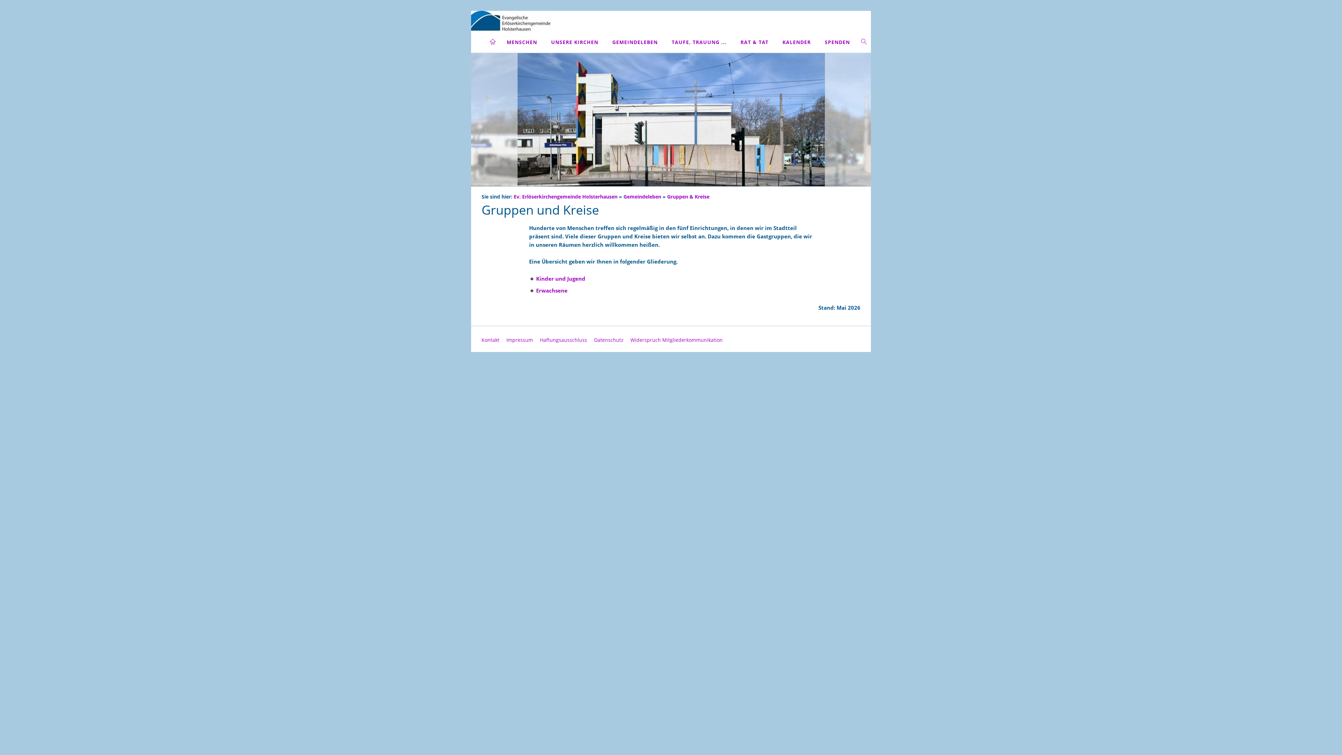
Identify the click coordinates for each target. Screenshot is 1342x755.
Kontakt (490, 340)
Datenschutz (608, 340)
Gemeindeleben (642, 197)
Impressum (519, 340)
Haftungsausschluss (563, 340)
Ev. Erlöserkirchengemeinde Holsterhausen (566, 197)
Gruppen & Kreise (688, 197)
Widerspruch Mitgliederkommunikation (676, 340)
